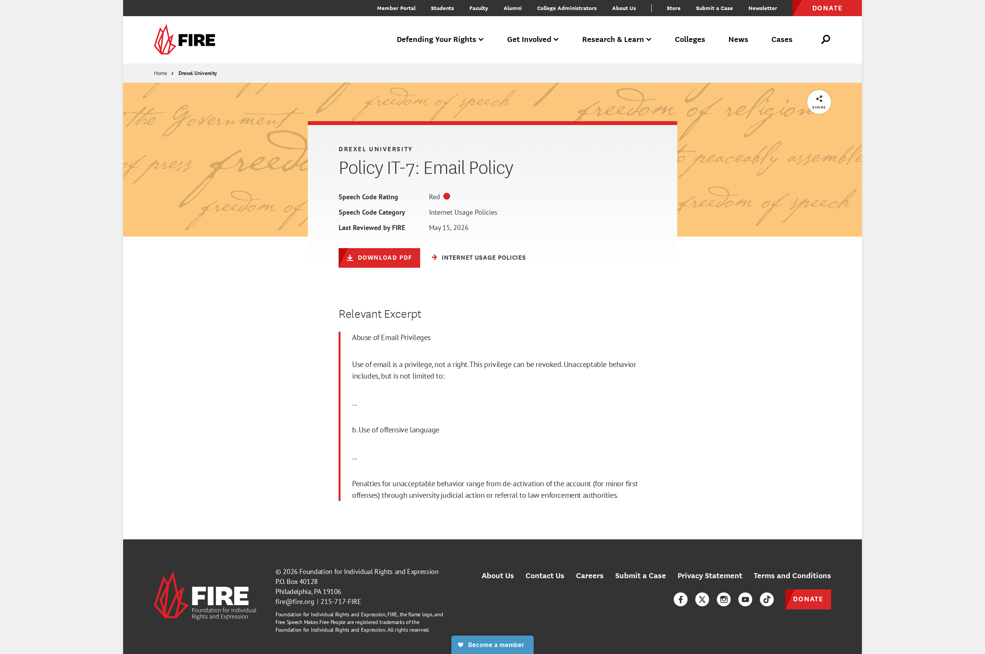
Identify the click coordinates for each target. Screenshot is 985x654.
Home (160, 73)
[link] (187, 40)
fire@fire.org (294, 601)
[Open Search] (826, 40)
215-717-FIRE (341, 601)
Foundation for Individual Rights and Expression (368, 571)
